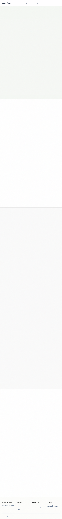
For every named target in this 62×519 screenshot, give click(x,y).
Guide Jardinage (23, 3)
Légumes (38, 3)
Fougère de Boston (13, 178)
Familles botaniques (37, 507)
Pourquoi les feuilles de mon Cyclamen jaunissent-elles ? (31, 373)
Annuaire (58, 3)
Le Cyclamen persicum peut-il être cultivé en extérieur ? (31, 366)
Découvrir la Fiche (11, 443)
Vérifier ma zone (52, 205)
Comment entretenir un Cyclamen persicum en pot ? (31, 359)
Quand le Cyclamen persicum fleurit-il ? (31, 352)
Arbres (51, 3)
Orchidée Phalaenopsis (24, 178)
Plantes (31, 3)
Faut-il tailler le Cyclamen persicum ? (31, 381)
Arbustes (45, 3)
